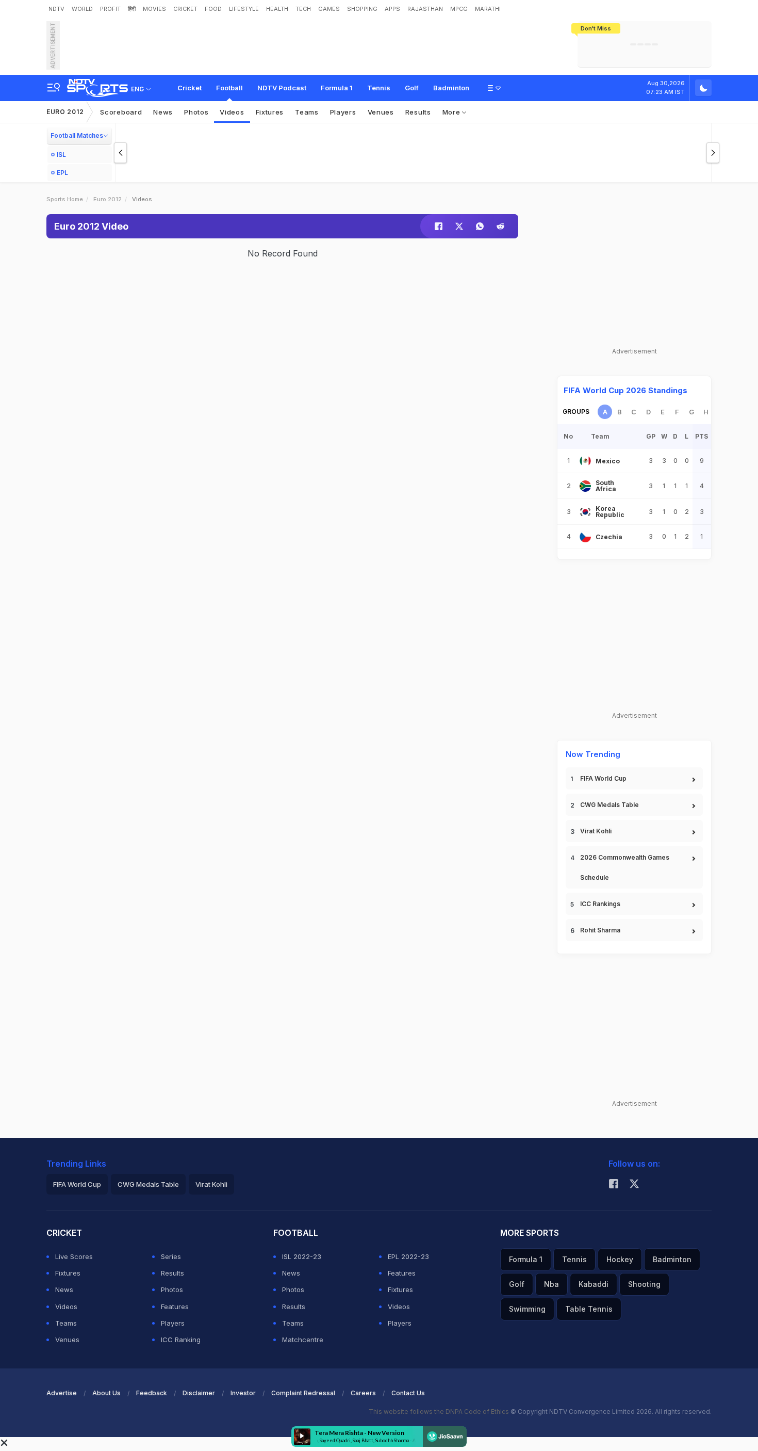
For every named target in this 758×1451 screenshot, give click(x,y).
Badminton (451, 88)
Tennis (378, 88)
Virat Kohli (596, 831)
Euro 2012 (65, 112)
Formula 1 (337, 88)
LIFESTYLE (244, 8)
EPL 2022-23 (408, 1256)
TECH (303, 8)
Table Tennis (589, 1308)
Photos (196, 112)
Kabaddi (593, 1284)
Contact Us (408, 1393)
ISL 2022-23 (301, 1256)
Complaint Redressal (303, 1393)
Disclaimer (199, 1393)
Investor (243, 1393)
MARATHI (488, 8)
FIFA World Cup (603, 778)
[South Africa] (585, 486)
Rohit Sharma (600, 930)
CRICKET (185, 8)
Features (175, 1306)
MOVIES (154, 8)
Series (171, 1256)
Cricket (189, 88)
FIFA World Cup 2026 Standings (625, 390)
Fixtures (270, 112)
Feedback (151, 1393)
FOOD (213, 8)
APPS (392, 8)
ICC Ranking (181, 1339)
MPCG (459, 8)
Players (173, 1323)
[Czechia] (585, 536)
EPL (62, 172)
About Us (106, 1393)
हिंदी (132, 8)
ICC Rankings (600, 904)
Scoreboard (121, 112)
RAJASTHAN (425, 8)
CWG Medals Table (609, 805)
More (452, 112)
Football (229, 88)
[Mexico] (585, 460)
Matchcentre (302, 1339)
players (343, 112)
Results (418, 112)
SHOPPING (362, 8)
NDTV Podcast (281, 88)
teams (307, 112)
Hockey (619, 1259)
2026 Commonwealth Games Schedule (624, 867)
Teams (66, 1323)
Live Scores (74, 1256)
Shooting (644, 1284)
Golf (412, 88)
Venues (381, 112)
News (163, 112)
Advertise (61, 1393)
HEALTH (277, 8)
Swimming (527, 1308)
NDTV (56, 8)
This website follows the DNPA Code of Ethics (439, 1411)
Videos (232, 112)
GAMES (329, 8)
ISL (61, 154)
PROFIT (110, 8)
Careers (363, 1393)
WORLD (82, 8)
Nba (551, 1284)
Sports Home (64, 199)
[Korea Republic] (585, 512)
